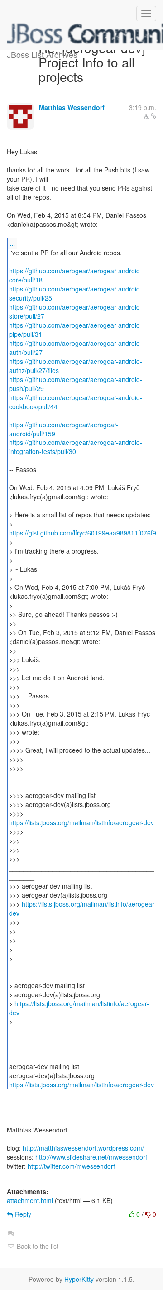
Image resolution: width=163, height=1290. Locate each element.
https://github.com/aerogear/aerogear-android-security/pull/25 (75, 293)
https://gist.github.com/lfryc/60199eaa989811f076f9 (82, 532)
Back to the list (36, 1246)
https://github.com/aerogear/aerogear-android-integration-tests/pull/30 (75, 447)
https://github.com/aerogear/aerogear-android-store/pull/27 (75, 311)
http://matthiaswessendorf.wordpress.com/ (83, 1147)
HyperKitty (79, 1279)
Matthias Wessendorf (72, 107)
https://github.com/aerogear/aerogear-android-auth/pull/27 (75, 348)
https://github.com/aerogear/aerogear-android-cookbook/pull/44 (75, 402)
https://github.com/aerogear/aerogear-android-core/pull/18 (75, 275)
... (12, 243)
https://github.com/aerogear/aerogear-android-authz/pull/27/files (75, 366)
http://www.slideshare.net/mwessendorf (91, 1156)
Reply (22, 1213)
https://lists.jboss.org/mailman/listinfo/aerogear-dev (81, 822)
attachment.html (30, 1200)
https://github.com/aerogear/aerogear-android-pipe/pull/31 (75, 329)
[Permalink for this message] (153, 116)
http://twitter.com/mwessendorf (71, 1166)
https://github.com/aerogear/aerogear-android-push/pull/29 (75, 384)
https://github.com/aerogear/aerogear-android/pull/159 (63, 429)
